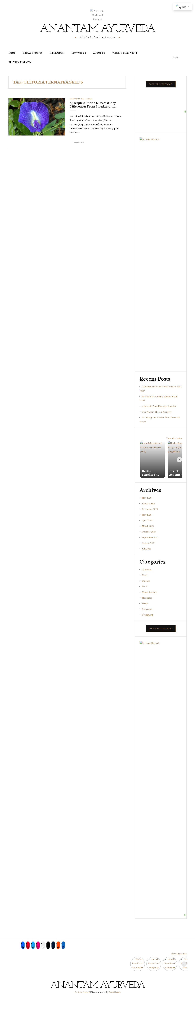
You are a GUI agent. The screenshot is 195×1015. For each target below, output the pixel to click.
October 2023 (149, 531)
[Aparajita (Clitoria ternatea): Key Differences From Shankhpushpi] (36, 116)
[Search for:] (180, 57)
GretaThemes (115, 992)
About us (99, 53)
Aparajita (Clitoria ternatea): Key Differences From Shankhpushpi (93, 104)
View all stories (174, 438)
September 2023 (150, 537)
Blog (144, 575)
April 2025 (147, 520)
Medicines (86, 98)
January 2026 (148, 503)
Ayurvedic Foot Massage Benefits (159, 406)
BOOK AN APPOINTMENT (160, 84)
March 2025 (148, 526)
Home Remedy (149, 592)
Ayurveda (75, 98)
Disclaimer (57, 53)
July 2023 (146, 548)
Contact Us (78, 53)
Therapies (147, 609)
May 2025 (146, 514)
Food (144, 586)
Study (145, 603)
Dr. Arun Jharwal (19, 62)
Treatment (147, 614)
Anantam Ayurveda (97, 29)
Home (12, 53)
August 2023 (148, 543)
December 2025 (150, 509)
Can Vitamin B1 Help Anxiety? (157, 411)
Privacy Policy (32, 53)
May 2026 (146, 497)
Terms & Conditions (125, 53)
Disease (146, 580)
